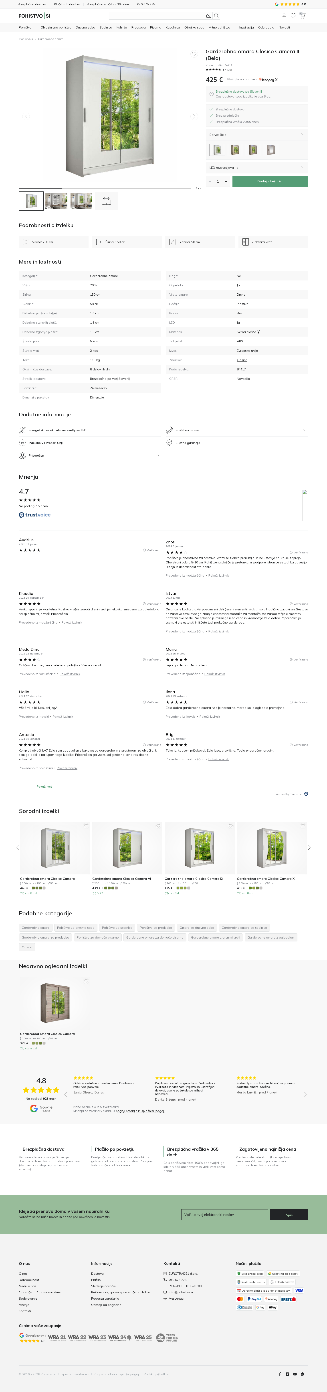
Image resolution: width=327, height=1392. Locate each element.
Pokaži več (44, 786)
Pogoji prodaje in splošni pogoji (116, 1374)
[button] (284, 16)
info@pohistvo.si (181, 1292)
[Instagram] (289, 1374)
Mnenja (24, 1305)
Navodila (243, 379)
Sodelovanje (28, 1298)
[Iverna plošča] (258, 332)
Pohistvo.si (26, 39)
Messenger (177, 1298)
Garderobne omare (50, 39)
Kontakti (25, 1311)
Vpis (289, 1215)
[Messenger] (304, 1374)
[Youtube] (297, 1374)
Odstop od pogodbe (106, 1305)
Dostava (97, 1274)
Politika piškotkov (156, 1374)
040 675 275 (178, 1280)
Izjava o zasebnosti (75, 1374)
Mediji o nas (27, 1286)
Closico (242, 360)
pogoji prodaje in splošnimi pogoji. (140, 1111)
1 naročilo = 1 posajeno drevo (41, 1292)
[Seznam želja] (293, 16)
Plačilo (96, 1280)
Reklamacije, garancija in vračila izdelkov (120, 1292)
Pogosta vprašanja (105, 1298)
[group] (104, 1089)
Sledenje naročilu (103, 1286)
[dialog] (243, 93)
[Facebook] (281, 1374)
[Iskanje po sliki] (208, 16)
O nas (23, 1274)
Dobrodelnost (29, 1280)
